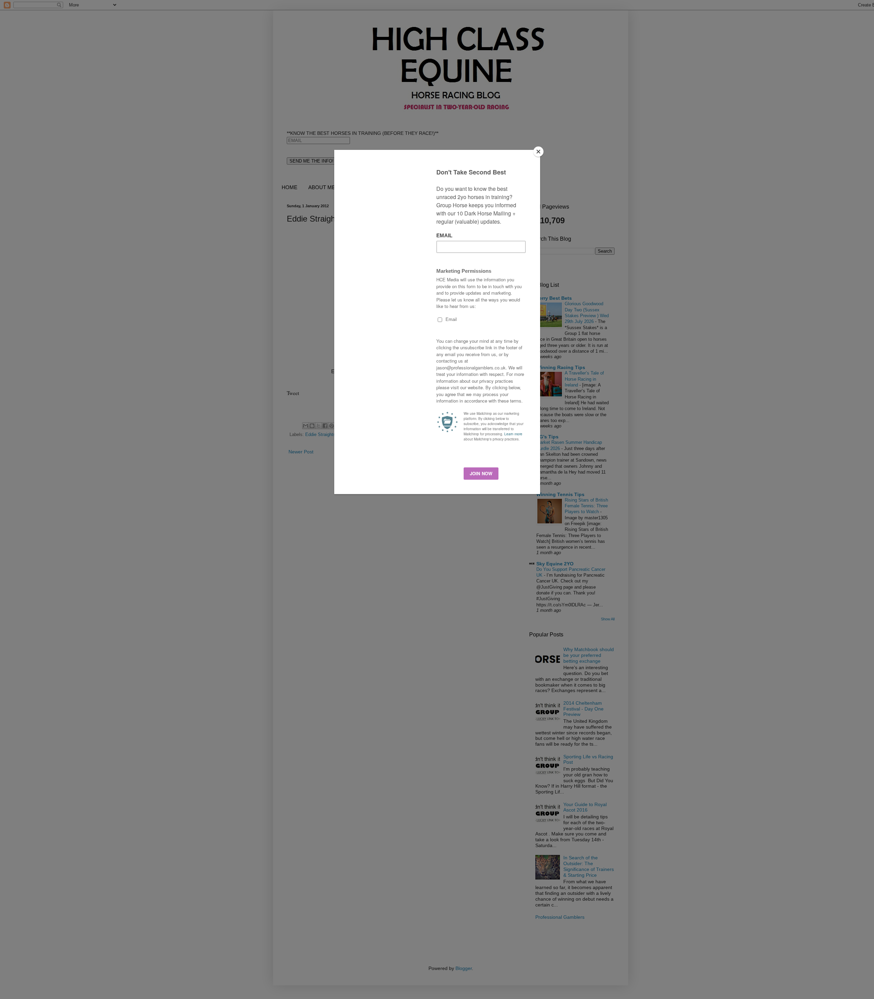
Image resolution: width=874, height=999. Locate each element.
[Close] (538, 151)
